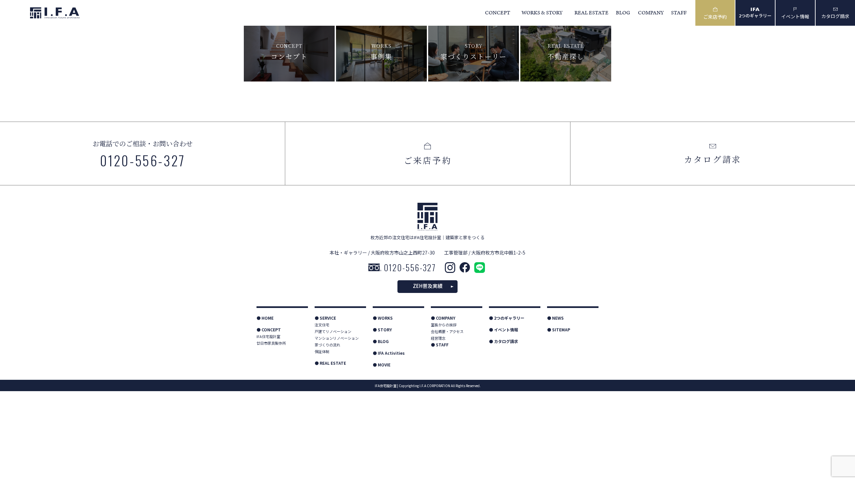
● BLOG (381, 341)
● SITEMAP (558, 329)
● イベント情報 (503, 329)
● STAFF (440, 344)
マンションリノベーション (337, 338)
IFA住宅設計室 (268, 336)
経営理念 (438, 338)
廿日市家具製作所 (271, 343)
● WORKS (383, 318)
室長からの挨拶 (444, 324)
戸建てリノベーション (333, 331)
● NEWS (555, 318)
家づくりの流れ (327, 344)
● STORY (382, 329)
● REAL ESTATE (330, 363)
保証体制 (322, 351)
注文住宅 (322, 324)
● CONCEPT (268, 329)
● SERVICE (325, 318)
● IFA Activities (389, 353)
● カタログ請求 (503, 341)
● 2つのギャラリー (506, 318)
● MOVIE (381, 364)
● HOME (265, 318)
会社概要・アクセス (447, 331)
